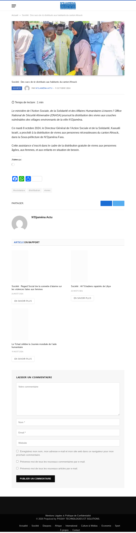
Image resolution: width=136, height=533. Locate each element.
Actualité (23, 526)
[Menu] (14, 6)
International (71, 526)
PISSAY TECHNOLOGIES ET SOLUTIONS (78, 519)
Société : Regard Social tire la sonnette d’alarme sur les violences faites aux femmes (37, 288)
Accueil (15, 15)
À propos (64, 530)
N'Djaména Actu (44, 88)
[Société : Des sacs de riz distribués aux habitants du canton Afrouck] (68, 48)
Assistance (19, 190)
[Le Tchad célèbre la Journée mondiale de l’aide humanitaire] (38, 324)
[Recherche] (122, 6)
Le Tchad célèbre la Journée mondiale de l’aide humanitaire (34, 345)
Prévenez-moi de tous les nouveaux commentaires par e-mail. (52, 461)
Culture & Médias (89, 526)
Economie (106, 526)
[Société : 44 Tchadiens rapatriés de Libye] (97, 266)
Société (17, 88)
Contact (76, 530)
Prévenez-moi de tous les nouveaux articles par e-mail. (49, 468)
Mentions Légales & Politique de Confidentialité (68, 515)
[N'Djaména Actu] (68, 5)
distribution (34, 190)
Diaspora (47, 526)
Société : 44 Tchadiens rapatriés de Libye (91, 286)
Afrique (58, 526)
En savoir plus (23, 301)
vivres (47, 190)
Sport (117, 526)
